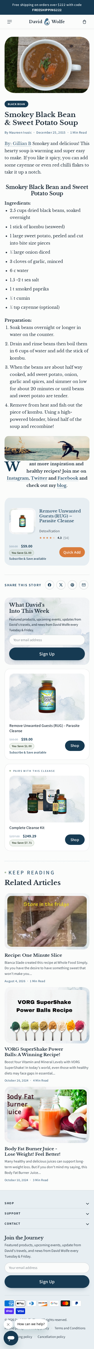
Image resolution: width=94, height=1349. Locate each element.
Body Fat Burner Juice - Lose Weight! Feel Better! (32, 1151)
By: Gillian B (18, 143)
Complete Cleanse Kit (26, 827)
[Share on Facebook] (49, 584)
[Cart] (84, 22)
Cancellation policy (51, 1336)
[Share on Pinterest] (72, 584)
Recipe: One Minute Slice (33, 955)
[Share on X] (60, 584)
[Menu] (10, 22)
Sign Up (47, 654)
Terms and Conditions (70, 1328)
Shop (74, 745)
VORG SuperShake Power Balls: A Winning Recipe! (34, 1052)
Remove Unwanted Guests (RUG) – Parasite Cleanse (60, 516)
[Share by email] (83, 584)
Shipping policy (21, 1336)
